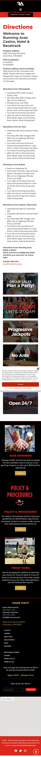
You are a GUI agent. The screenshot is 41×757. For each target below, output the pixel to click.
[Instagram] (25, 751)
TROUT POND (20, 568)
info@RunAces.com (11, 617)
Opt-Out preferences (15, 388)
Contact (7, 630)
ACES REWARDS (20, 455)
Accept (20, 384)
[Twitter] (20, 751)
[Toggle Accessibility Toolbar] (36, 752)
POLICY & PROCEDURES (20, 511)
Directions (8, 637)
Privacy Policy (21, 379)
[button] (38, 369)
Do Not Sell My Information (26, 745)
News (6, 643)
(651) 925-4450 (8, 610)
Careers (7, 633)
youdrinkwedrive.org (12, 264)
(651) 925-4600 (8, 615)
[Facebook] (16, 751)
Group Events (9, 640)
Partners (7, 646)
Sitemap (7, 655)
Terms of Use (32, 379)
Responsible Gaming (11, 652)
